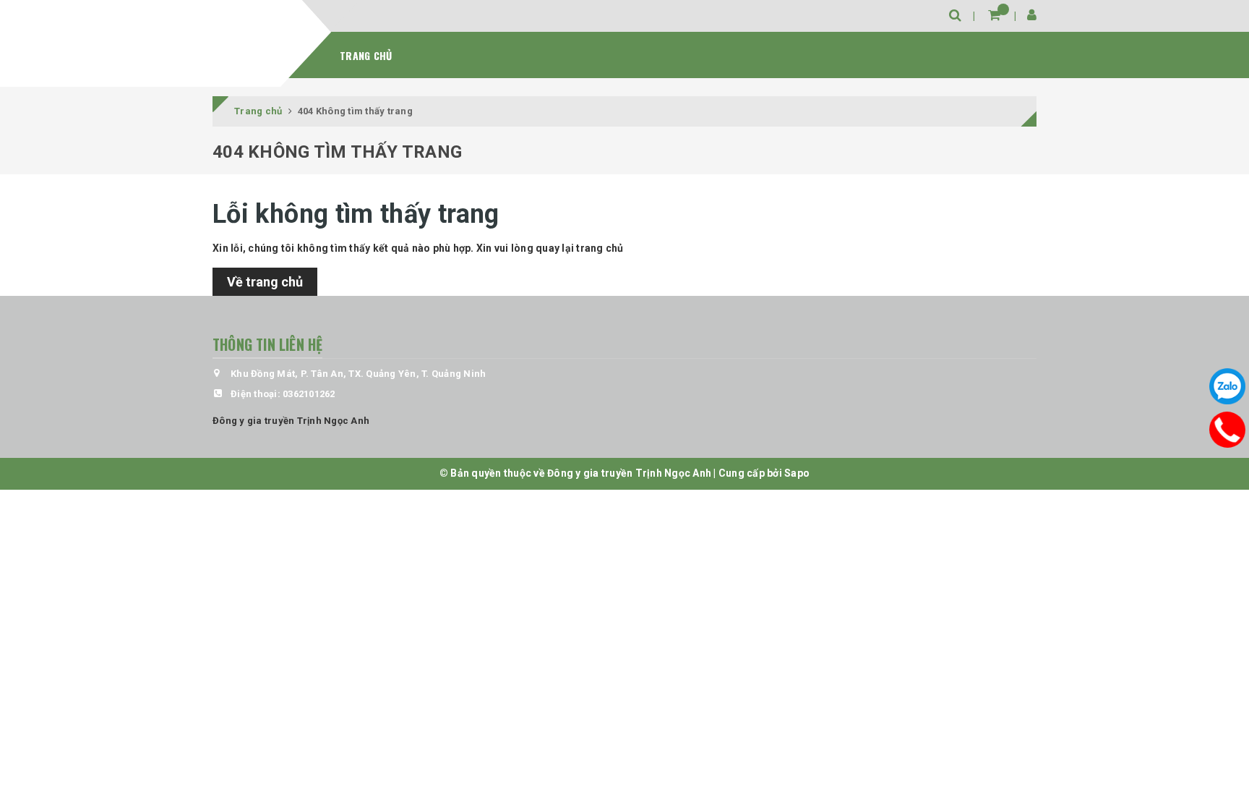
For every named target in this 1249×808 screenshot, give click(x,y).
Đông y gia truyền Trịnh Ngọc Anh (291, 420)
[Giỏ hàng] (994, 14)
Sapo (797, 473)
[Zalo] (1227, 386)
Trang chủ (366, 55)
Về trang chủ (265, 281)
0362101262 (309, 393)
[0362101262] (1227, 429)
